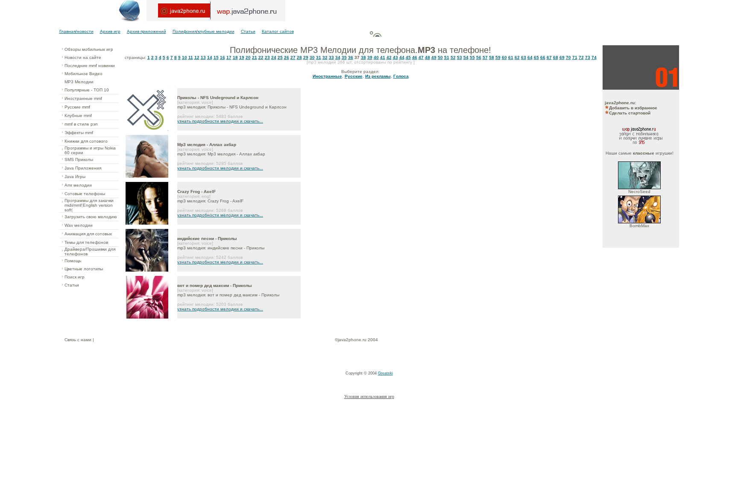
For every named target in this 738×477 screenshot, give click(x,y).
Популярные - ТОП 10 (86, 90)
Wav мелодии (78, 225)
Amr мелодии (78, 185)
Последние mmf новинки (89, 65)
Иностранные (327, 76)
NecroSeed (639, 191)
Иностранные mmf (83, 98)
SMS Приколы (78, 159)
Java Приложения (82, 168)
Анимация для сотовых (88, 233)
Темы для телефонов (86, 242)
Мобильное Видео (83, 73)
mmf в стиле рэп (80, 124)
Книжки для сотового (86, 141)
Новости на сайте (82, 57)
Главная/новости (76, 31)
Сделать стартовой (629, 113)
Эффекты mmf (78, 132)
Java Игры (74, 176)
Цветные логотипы (83, 268)
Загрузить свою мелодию (90, 216)
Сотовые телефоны (84, 193)
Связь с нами (77, 339)
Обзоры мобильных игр (88, 49)
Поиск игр (74, 277)
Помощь (72, 260)
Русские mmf (77, 107)
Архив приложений (146, 31)
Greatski (385, 373)
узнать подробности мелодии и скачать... (220, 121)
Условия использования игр (369, 396)
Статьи (248, 31)
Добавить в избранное (633, 107)
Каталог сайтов (278, 31)
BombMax (639, 225)
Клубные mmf (78, 115)
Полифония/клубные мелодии (203, 31)
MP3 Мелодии (79, 81)
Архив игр (110, 31)
